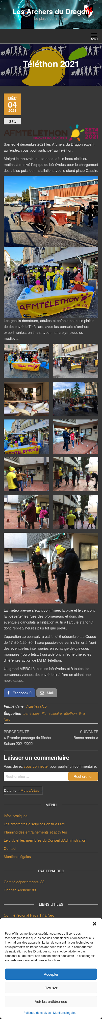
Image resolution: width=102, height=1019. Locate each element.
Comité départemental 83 (24, 881)
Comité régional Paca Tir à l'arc (29, 915)
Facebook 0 (21, 692)
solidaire (55, 713)
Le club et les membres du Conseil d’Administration (45, 840)
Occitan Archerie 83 (20, 889)
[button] (94, 923)
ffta (44, 713)
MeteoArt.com (32, 790)
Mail (49, 692)
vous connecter (36, 766)
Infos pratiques (15, 815)
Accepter (51, 974)
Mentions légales (64, 1012)
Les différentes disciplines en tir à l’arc (34, 823)
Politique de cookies (37, 1012)
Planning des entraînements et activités (35, 831)
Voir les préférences (51, 1001)
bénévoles (32, 713)
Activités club (36, 706)
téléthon (70, 713)
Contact (10, 848)
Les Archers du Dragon (51, 11)
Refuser (51, 987)
